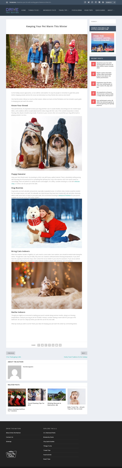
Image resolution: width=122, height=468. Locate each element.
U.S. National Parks (49, 433)
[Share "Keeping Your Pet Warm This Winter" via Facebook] (39, 345)
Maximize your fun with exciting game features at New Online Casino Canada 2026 (105, 65)
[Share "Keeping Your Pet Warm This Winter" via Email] (56, 345)
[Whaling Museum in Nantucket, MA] (57, 395)
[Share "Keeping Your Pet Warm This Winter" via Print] (60, 345)
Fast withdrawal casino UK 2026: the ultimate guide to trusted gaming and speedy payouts (105, 103)
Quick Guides (100, 10)
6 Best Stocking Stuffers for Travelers (16, 410)
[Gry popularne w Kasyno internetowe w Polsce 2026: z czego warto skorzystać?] (93, 93)
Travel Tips (63, 10)
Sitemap (8, 441)
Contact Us (9, 437)
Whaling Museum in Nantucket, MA (54, 404)
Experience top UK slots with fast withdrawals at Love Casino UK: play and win (104, 85)
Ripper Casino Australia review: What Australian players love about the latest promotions (104, 75)
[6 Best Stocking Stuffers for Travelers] (17, 397)
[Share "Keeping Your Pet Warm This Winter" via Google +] (46, 345)
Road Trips (88, 10)
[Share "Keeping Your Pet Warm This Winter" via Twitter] (42, 345)
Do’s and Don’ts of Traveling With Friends (29, 2)
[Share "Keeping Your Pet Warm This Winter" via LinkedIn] (53, 345)
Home (23, 10)
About (110, 10)
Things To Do (33, 10)
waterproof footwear (64, 195)
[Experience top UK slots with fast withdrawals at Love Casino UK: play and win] (93, 83)
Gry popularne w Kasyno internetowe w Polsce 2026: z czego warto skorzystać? (105, 93)
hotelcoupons (28, 367)
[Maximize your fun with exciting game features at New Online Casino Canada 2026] (93, 64)
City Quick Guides (48, 441)
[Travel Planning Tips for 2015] (37, 395)
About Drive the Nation (13, 433)
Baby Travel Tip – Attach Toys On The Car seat (76, 408)
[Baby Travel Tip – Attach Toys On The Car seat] (77, 396)
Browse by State (49, 10)
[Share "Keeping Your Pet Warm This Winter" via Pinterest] (49, 345)
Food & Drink (77, 10)
